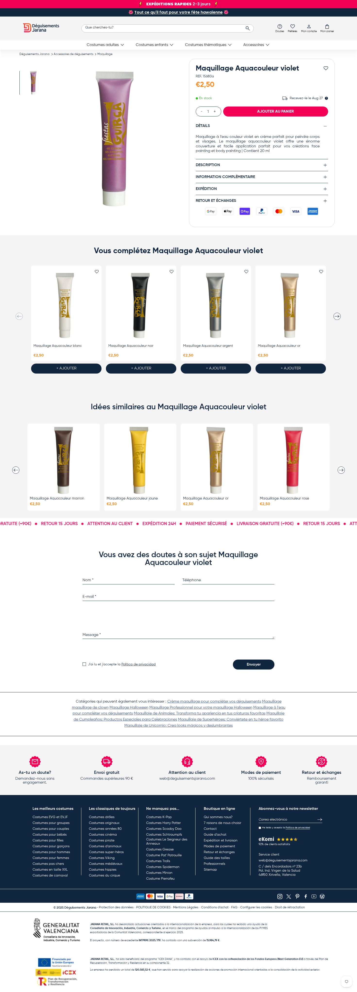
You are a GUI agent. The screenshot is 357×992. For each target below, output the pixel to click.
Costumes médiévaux (105, 864)
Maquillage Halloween (129, 708)
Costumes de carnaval (50, 875)
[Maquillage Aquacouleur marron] (63, 460)
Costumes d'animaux (105, 846)
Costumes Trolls (158, 861)
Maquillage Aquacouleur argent (208, 346)
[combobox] (167, 28)
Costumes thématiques (205, 45)
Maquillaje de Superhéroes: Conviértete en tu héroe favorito (230, 720)
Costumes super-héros (106, 852)
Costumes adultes (103, 45)
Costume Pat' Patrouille (164, 855)
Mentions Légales (185, 907)
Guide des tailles (217, 858)
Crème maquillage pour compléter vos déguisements (214, 702)
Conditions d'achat (215, 907)
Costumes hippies (102, 869)
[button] (327, 28)
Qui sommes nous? (218, 817)
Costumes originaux (104, 823)
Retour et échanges (219, 852)
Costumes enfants (152, 45)
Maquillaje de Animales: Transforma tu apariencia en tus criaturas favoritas (199, 713)
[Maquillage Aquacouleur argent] (216, 305)
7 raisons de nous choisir (222, 823)
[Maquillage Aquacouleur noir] (141, 305)
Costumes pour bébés (50, 834)
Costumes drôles (101, 817)
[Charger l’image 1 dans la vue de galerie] (33, 83)
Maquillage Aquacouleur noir (130, 346)
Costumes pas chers (48, 864)
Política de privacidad (138, 664)
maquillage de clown (90, 708)
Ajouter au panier (275, 111)
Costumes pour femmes (51, 858)
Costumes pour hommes (51, 852)
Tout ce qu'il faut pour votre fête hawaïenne (178, 12)
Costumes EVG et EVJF (50, 817)
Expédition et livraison (221, 840)
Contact (210, 829)
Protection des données (116, 907)
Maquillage (104, 54)
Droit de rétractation (290, 907)
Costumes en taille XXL (50, 869)
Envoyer (254, 665)
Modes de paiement (219, 846)
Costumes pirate (101, 840)
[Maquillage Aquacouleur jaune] (140, 460)
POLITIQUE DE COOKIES (153, 907)
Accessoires (253, 45)
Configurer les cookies (256, 907)
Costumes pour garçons (51, 846)
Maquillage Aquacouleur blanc (58, 346)
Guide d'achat (215, 834)
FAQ (234, 907)
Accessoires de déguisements (73, 54)
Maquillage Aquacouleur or (279, 346)
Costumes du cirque (104, 875)
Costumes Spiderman (162, 867)
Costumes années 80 (105, 829)
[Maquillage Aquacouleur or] (290, 305)
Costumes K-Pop (159, 817)
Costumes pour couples (51, 829)
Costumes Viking (102, 858)
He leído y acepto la (286, 827)
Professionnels (214, 864)
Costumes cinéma (103, 834)
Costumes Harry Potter (163, 823)
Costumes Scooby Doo (163, 829)
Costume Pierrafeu (160, 878)
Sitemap (210, 869)
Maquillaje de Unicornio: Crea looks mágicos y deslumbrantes (178, 726)
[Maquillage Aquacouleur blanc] (66, 305)
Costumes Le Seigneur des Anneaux (166, 842)
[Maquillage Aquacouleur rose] (293, 460)
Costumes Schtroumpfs (164, 834)
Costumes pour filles (48, 840)
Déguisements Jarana (34, 54)
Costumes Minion (159, 873)
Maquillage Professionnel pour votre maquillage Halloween (200, 708)
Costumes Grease (160, 849)
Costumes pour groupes (51, 823)
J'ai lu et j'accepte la (122, 664)
